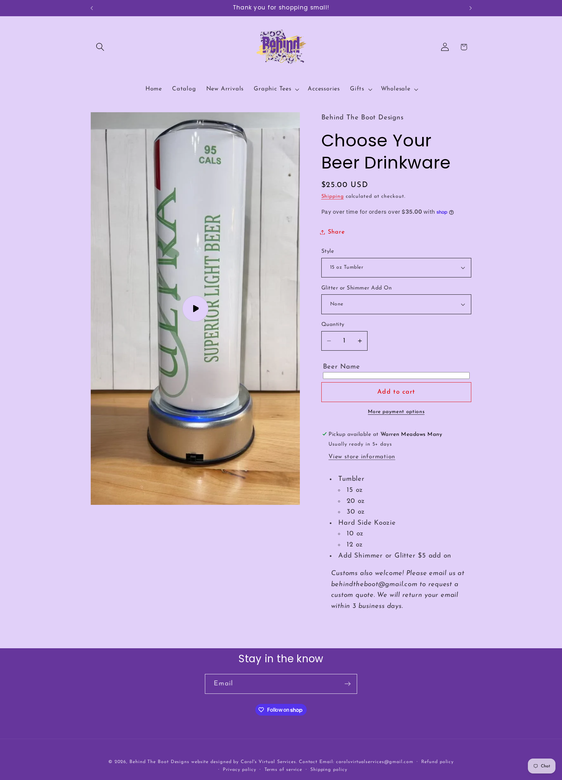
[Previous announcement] (92, 8)
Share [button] (336, 232)
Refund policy (437, 761)
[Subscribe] (347, 684)
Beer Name (341, 366)
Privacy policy (239, 769)
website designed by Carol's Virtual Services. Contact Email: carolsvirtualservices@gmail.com (302, 761)
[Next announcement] (470, 8)
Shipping (332, 196)
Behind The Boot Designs (159, 761)
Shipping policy (328, 769)
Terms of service (283, 769)
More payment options (396, 411)
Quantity (332, 324)
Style (327, 251)
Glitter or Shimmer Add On (356, 288)
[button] (100, 47)
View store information (361, 457)
